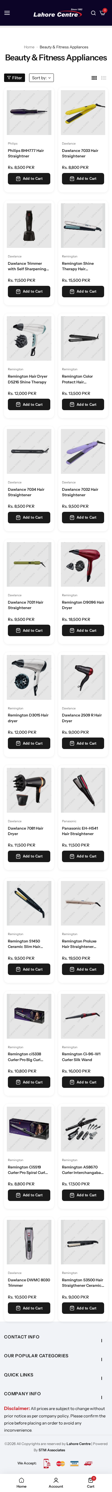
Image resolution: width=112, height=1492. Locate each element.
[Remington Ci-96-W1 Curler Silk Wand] (83, 1016)
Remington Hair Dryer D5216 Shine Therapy (27, 379)
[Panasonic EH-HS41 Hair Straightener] (83, 790)
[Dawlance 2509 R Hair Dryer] (83, 677)
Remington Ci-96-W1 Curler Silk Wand (81, 1057)
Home (29, 47)
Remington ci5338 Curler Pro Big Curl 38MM (24, 1058)
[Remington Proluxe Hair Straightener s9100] (83, 903)
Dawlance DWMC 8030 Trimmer (29, 1282)
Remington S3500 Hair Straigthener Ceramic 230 (82, 1283)
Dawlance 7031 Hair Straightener (25, 605)
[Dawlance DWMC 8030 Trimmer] (29, 1242)
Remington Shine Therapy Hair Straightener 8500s (79, 267)
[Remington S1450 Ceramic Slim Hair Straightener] (29, 903)
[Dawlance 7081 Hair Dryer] (29, 790)
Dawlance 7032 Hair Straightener (80, 492)
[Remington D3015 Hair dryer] (29, 677)
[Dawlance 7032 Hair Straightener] (83, 451)
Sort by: (39, 77)
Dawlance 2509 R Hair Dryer (82, 718)
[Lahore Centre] (58, 13)
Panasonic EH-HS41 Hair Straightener (80, 831)
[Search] (93, 13)
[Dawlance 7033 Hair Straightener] (83, 112)
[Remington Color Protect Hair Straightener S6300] (83, 338)
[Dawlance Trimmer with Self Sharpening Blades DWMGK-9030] (29, 225)
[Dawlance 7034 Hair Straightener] (29, 451)
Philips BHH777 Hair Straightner (26, 153)
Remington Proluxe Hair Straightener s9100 (79, 945)
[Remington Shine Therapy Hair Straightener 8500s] (83, 225)
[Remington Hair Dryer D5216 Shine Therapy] (29, 338)
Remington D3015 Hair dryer (28, 718)
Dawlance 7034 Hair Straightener (26, 492)
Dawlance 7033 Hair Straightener (80, 153)
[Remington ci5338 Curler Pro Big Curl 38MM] (29, 1016)
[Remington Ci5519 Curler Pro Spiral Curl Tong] (29, 1129)
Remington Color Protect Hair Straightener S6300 (80, 380)
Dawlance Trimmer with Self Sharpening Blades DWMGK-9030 (28, 267)
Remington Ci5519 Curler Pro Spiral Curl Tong (26, 1171)
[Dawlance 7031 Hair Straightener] (29, 564)
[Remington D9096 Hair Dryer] (83, 564)
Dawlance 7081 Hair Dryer (25, 831)
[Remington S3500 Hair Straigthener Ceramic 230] (83, 1242)
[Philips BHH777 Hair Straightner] (29, 112)
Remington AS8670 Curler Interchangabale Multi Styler (83, 1171)
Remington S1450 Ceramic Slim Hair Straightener (24, 945)
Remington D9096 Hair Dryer (83, 605)
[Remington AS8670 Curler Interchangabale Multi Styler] (83, 1129)
